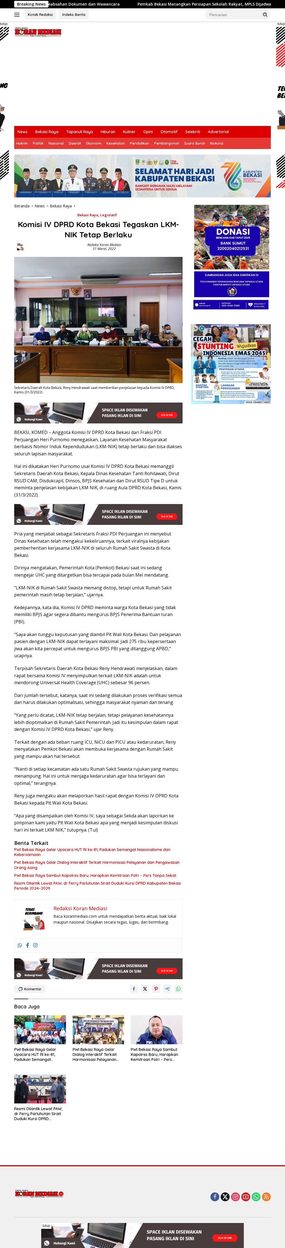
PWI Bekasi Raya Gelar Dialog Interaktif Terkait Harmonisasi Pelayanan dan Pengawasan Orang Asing (97, 865)
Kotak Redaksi (40, 14)
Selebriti (192, 131)
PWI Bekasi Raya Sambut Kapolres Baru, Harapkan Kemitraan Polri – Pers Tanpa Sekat (95, 875)
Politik (38, 143)
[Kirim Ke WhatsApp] (178, 989)
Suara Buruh (194, 143)
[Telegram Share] (167, 989)
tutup (46, 1226)
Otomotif (169, 131)
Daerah (75, 143)
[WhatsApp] (256, 1197)
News (23, 131)
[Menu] (18, 14)
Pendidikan (139, 143)
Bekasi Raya (46, 131)
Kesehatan (115, 143)
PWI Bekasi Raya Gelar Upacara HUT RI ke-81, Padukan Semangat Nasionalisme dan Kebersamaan (92, 852)
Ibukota (216, 143)
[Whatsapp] (19, 945)
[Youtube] (245, 1197)
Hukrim (22, 143)
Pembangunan (166, 143)
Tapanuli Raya (79, 131)
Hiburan (108, 131)
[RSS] (266, 1197)
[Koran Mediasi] (38, 31)
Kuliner (129, 131)
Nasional (56, 143)
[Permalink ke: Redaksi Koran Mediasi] (20, 246)
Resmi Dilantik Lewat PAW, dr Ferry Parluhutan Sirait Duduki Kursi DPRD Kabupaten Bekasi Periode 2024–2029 (97, 886)
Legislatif (108, 214)
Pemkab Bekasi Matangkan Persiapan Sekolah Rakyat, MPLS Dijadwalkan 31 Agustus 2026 (181, 4)
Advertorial (218, 131)
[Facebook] (27, 945)
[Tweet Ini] (145, 989)
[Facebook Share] (134, 989)
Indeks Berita (73, 14)
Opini (148, 131)
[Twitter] (225, 1197)
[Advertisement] (142, 84)
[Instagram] (35, 945)
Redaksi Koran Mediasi (104, 244)
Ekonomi (93, 143)
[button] (265, 14)
